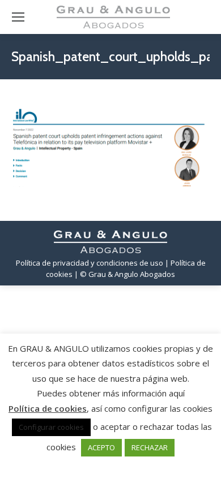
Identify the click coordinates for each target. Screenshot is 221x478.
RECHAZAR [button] (149, 447)
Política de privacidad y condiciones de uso (89, 263)
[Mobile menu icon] (18, 17)
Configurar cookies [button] (51, 427)
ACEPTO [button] (101, 447)
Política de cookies (47, 408)
